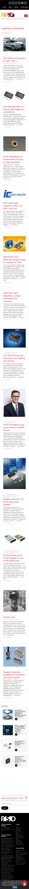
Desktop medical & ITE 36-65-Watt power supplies (13, 502)
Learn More (20, 79)
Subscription (25, 7)
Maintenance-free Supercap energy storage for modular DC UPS (14, 259)
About (10, 7)
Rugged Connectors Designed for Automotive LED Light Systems (14, 675)
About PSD (18, 828)
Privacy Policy (19, 841)
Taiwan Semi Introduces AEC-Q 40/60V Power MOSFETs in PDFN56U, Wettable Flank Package (20, 713)
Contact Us (18, 832)
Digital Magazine (20, 837)
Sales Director (19, 857)
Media (16, 7)
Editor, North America (21, 854)
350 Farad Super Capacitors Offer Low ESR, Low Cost (12, 206)
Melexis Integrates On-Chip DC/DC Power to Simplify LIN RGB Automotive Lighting (20, 729)
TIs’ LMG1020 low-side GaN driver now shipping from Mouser (14, 358)
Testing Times (9, 617)
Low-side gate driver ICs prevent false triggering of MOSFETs (14, 109)
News (17, 833)
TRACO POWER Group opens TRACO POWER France (13, 427)
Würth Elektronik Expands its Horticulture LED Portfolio (20, 743)
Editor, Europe (19, 856)
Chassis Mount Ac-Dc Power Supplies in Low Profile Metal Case (13, 558)
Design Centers (8, 18)
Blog (17, 839)
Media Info (18, 829)
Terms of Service (20, 844)
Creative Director (20, 858)
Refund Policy (19, 843)
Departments (19, 834)
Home (4, 7)
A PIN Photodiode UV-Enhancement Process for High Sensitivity (13, 159)
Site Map (18, 840)
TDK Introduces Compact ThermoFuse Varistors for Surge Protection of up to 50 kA (20, 759)
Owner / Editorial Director (22, 853)
